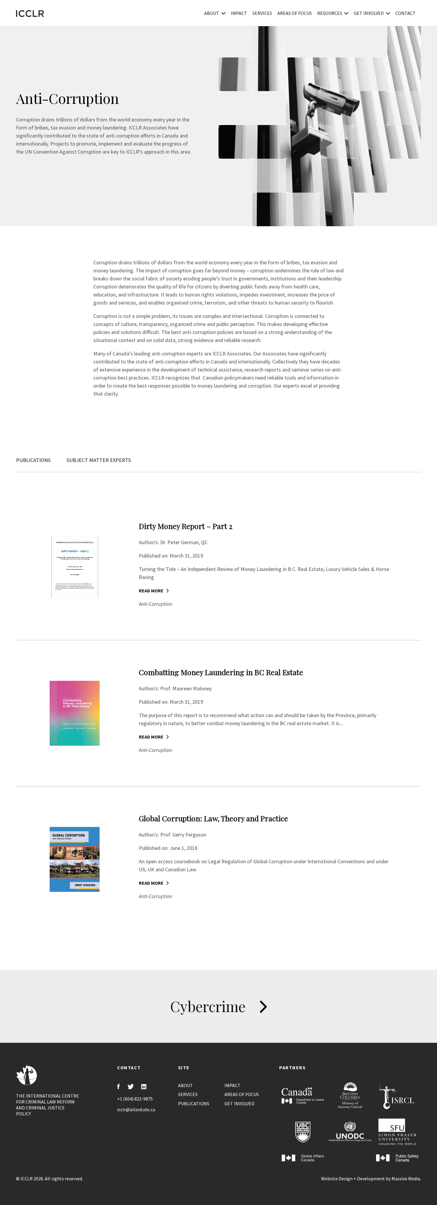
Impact (239, 13)
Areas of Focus (294, 13)
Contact (405, 13)
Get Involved (369, 13)
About (211, 13)
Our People (229, 13)
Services (262, 13)
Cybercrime (209, 1006)
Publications (171, 13)
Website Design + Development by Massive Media (370, 1178)
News (200, 13)
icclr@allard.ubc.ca (136, 1109)
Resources (329, 13)
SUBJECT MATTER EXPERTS (99, 460)
